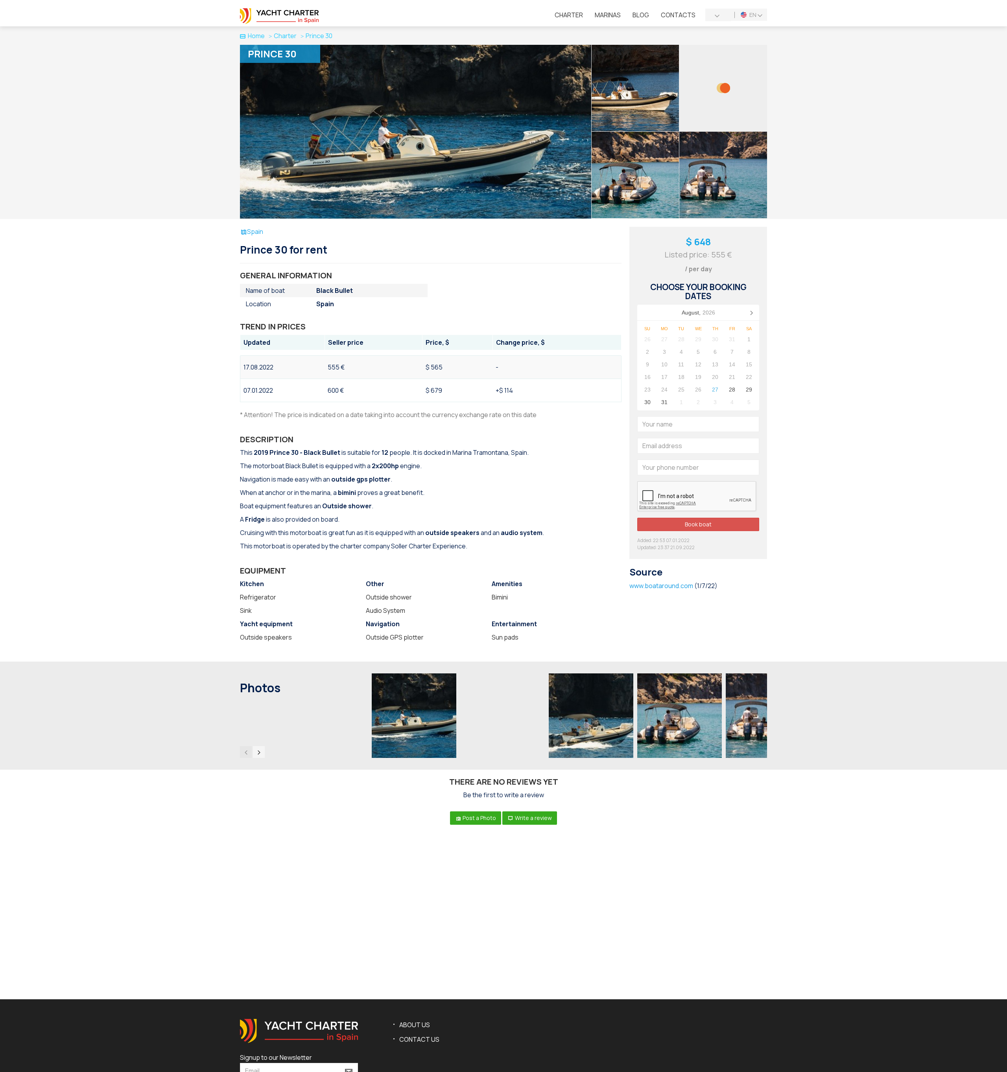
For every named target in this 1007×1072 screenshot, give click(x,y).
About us (414, 1025)
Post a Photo (478, 818)
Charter (569, 15)
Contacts (678, 15)
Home (256, 35)
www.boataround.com (661, 585)
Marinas (608, 15)
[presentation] (246, 752)
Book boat (698, 524)
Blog (641, 15)
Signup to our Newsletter (276, 1057)
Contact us (419, 1039)
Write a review (533, 818)
